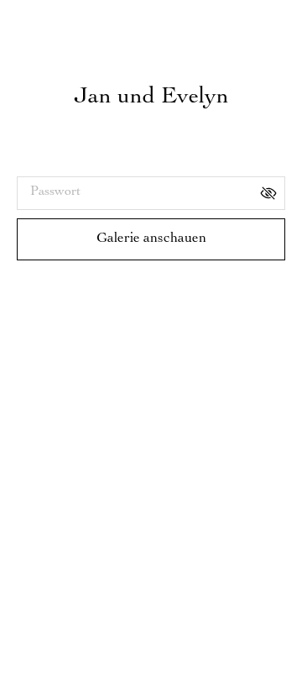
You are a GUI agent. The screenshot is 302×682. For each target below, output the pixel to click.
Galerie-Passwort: (65, 162)
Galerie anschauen (151, 239)
